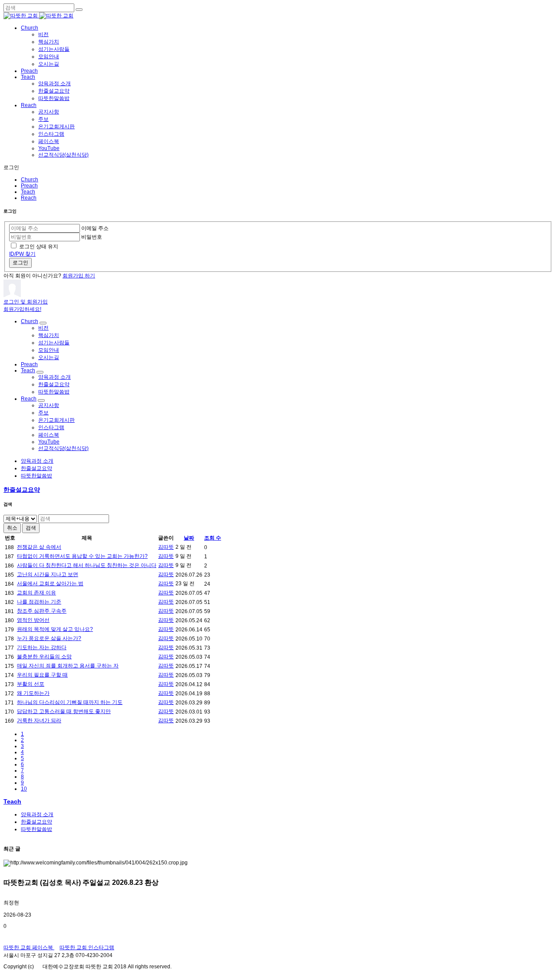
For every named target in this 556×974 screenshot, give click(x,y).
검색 (31, 528)
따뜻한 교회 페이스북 (28, 947)
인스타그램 (51, 134)
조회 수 (212, 538)
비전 (43, 34)
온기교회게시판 (56, 126)
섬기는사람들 (54, 49)
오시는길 (48, 64)
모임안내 (48, 56)
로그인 (20, 263)
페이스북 (48, 141)
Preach (29, 71)
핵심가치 (48, 42)
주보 (43, 119)
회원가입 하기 (79, 276)
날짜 (189, 538)
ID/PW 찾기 (22, 254)
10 (24, 789)
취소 (12, 528)
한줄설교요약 (54, 91)
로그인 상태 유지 (38, 247)
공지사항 (48, 112)
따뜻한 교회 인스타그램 (87, 947)
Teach (28, 77)
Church (29, 28)
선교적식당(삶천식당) (63, 155)
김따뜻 (166, 547)
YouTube (49, 148)
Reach (28, 105)
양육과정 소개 (54, 83)
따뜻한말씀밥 (54, 98)
